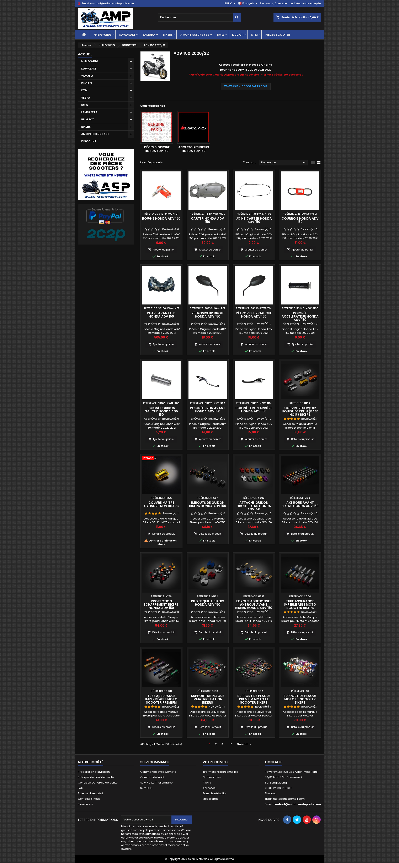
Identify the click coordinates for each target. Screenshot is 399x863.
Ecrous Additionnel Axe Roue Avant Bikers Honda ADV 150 (253, 604)
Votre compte (215, 762)
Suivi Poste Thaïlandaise (156, 783)
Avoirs (207, 783)
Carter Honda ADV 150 (207, 220)
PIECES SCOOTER (277, 35)
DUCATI (238, 35)
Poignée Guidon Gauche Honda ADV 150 (161, 411)
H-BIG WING (103, 35)
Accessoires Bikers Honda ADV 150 (193, 149)
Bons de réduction (215, 793)
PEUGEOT (87, 119)
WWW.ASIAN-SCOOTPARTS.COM (245, 86)
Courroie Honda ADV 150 (300, 220)
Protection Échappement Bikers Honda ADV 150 (161, 604)
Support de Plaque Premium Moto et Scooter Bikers (253, 699)
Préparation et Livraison (94, 772)
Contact (273, 762)
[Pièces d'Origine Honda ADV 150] (156, 127)
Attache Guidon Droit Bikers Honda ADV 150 (254, 505)
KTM (254, 35)
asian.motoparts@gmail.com (285, 799)
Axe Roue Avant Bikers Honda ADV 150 (300, 504)
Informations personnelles (220, 772)
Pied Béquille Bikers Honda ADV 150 (207, 603)
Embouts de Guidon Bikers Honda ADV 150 (207, 504)
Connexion (281, 3)
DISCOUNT (88, 141)
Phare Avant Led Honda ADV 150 (161, 315)
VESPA (85, 98)
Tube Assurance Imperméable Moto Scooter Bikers (300, 604)
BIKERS (168, 35)
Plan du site (85, 804)
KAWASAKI (127, 35)
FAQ (80, 788)
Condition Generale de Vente (98, 783)
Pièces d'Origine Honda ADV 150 (157, 149)
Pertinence (284, 162)
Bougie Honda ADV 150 (161, 218)
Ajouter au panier (161, 249)
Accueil (85, 54)
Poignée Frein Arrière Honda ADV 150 (253, 409)
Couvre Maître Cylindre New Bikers (161, 504)
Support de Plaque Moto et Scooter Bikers (299, 699)
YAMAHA (149, 35)
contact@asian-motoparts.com (112, 3)
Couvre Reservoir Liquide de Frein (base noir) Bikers (300, 411)
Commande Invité (152, 777)
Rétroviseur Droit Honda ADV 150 (207, 315)
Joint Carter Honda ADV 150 (254, 220)
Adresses (209, 788)
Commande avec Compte (158, 772)
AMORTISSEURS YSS (194, 35)
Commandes (212, 777)
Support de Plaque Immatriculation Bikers (207, 699)
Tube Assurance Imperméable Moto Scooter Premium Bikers (161, 701)
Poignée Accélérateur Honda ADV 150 (300, 316)
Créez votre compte (307, 3)
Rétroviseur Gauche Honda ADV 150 (254, 315)
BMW (220, 35)
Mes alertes (210, 799)
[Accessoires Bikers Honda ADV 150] (193, 127)
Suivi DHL (146, 788)
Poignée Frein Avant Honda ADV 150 (207, 409)
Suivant (244, 744)
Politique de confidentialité (96, 777)
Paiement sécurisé (90, 793)
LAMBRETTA (89, 112)
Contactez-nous (89, 799)
